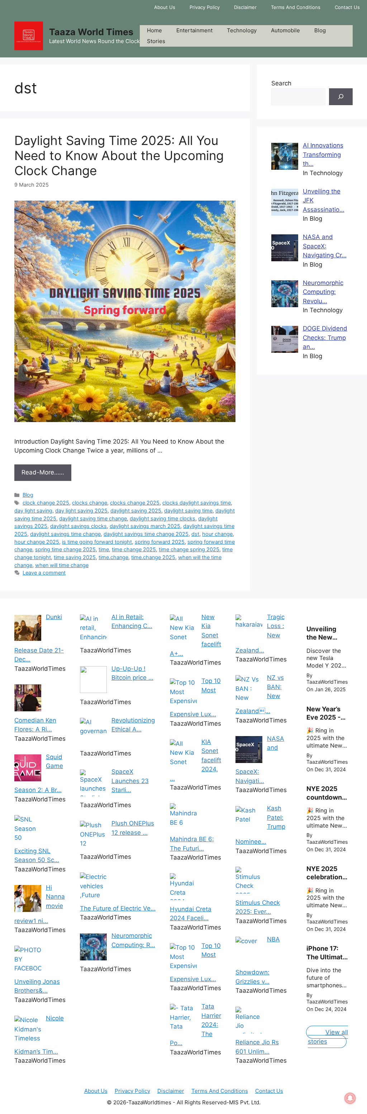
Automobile (285, 30)
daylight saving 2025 (135, 510)
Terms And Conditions (295, 7)
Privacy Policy (205, 7)
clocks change (89, 503)
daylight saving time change (93, 518)
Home (154, 30)
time (104, 549)
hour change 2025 (36, 542)
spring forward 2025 (160, 542)
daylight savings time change (65, 534)
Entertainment (194, 30)
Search (281, 83)
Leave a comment (44, 573)
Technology (242, 30)
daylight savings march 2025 (145, 526)
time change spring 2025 (189, 549)
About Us (164, 7)
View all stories (328, 1037)
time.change (113, 557)
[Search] (341, 97)
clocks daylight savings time (196, 503)
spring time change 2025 (65, 549)
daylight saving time (188, 510)
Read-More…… (43, 472)
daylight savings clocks (78, 526)
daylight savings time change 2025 (146, 534)
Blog (320, 30)
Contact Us (347, 7)
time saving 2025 (75, 557)
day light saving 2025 (81, 510)
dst (195, 534)
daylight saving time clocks (162, 518)
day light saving (33, 510)
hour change (217, 534)
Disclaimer (245, 7)
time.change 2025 (153, 557)
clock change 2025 (46, 503)
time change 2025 (134, 549)
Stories (156, 41)
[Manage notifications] (350, 1098)
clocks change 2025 (134, 503)
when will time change (62, 565)
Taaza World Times (91, 32)
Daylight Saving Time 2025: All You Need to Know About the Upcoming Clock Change (119, 155)
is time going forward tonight (97, 542)
